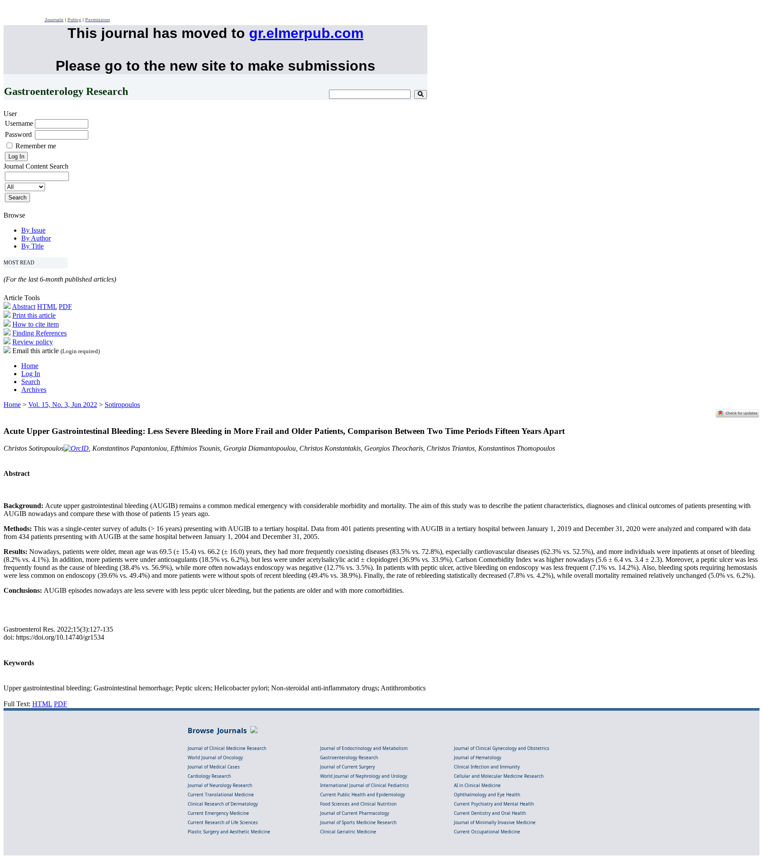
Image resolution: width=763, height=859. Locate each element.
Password (18, 134)
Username (19, 123)
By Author (36, 238)
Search (30, 381)
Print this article (34, 315)
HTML (47, 306)
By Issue (33, 230)
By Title (32, 246)
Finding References (39, 333)
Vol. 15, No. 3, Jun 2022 (62, 404)
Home (29, 365)
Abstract (23, 306)
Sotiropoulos (122, 404)
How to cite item (35, 324)
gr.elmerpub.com (306, 33)
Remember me (35, 146)
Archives (33, 389)
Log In (30, 373)
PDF (65, 306)
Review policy (32, 342)
